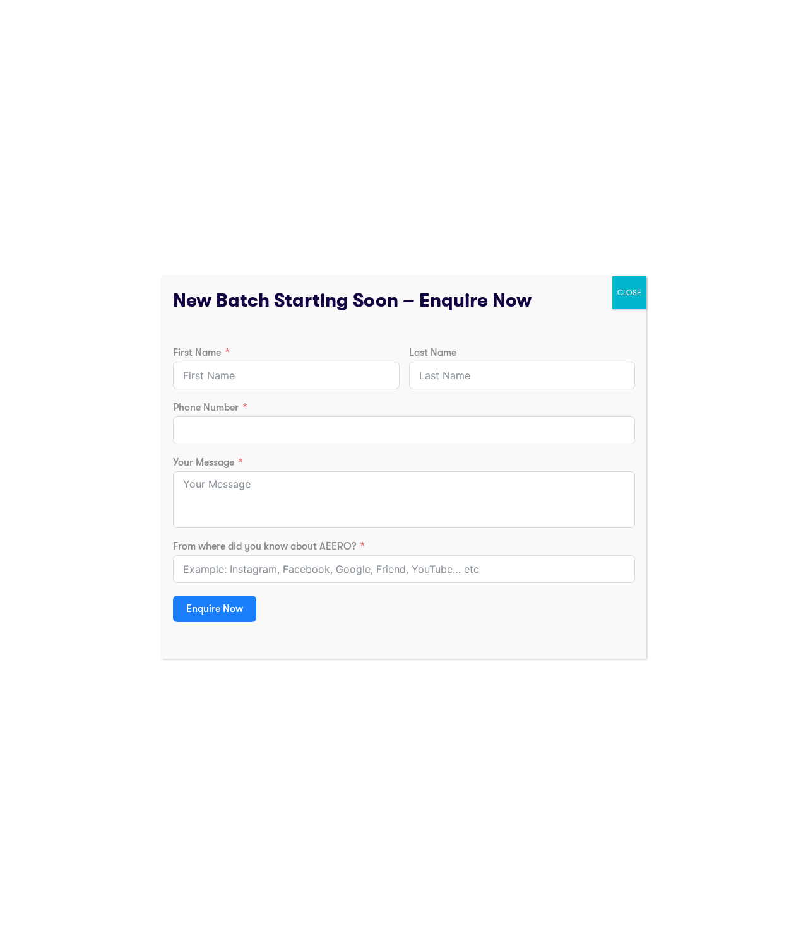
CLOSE (629, 292)
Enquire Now (214, 609)
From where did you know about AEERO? (264, 546)
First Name (197, 352)
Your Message (203, 462)
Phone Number (206, 407)
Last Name (432, 352)
